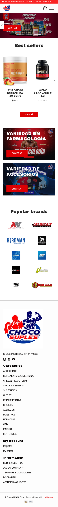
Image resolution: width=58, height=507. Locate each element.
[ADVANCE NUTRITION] (16, 226)
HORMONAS (9, 419)
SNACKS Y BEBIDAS (13, 385)
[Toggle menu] (51, 8)
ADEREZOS (9, 409)
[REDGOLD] (42, 285)
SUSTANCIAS (10, 390)
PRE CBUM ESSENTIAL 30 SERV (15, 92)
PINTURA (7, 429)
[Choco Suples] (6, 8)
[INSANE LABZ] (16, 270)
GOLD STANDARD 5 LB (43, 92)
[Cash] (26, 502)
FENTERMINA (10, 434)
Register (7, 446)
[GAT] (42, 255)
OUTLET (7, 395)
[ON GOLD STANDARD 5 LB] (43, 70)
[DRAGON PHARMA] (42, 240)
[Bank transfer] (31, 502)
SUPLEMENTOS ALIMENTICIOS (18, 376)
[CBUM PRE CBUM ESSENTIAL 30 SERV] (15, 70)
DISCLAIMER (9, 477)
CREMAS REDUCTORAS (15, 380)
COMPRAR (12, 27)
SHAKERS (8, 405)
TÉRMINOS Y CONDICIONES (17, 472)
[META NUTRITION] (42, 270)
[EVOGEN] (16, 255)
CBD (5, 424)
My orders (8, 451)
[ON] (16, 285)
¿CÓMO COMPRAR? (13, 467)
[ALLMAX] (42, 226)
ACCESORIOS (10, 371)
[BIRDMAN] (16, 240)
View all (29, 114)
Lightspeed (48, 497)
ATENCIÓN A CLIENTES (14, 482)
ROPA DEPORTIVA (12, 400)
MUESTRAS (9, 414)
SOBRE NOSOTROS (13, 463)
